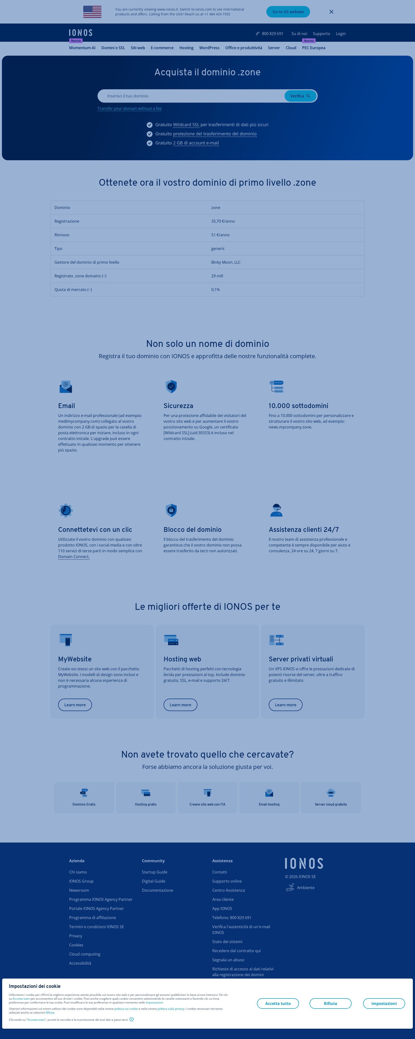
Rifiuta (50, 1013)
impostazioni (154, 1002)
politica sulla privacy (171, 1009)
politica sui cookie (126, 1009)
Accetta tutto (21, 999)
